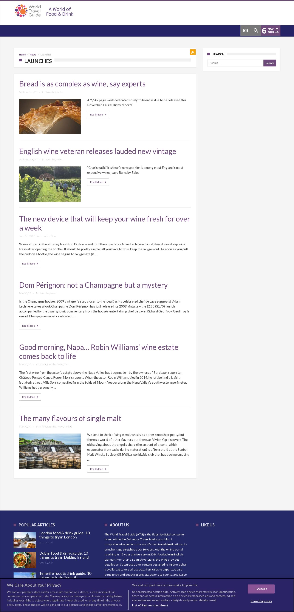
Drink (43, 364)
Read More (96, 114)
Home (22, 54)
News (33, 54)
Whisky (68, 426)
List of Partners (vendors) (150, 605)
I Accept (261, 588)
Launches (51, 92)
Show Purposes (261, 601)
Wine (67, 364)
